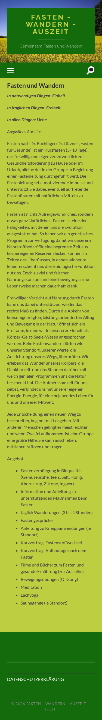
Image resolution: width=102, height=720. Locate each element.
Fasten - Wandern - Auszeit (51, 24)
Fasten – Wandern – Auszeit (56, 704)
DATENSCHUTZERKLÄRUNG (35, 679)
